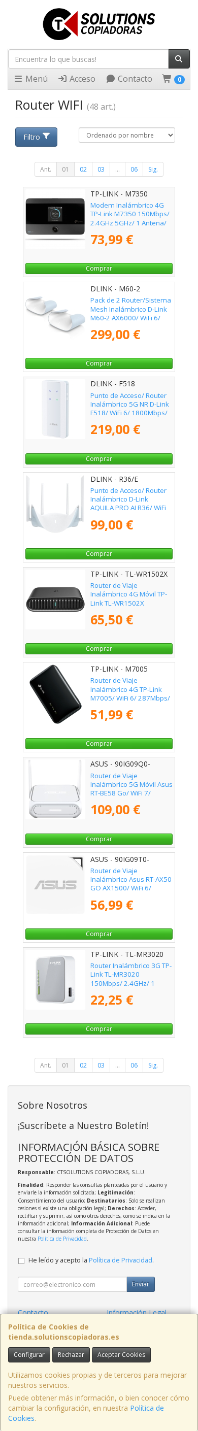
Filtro (31, 137)
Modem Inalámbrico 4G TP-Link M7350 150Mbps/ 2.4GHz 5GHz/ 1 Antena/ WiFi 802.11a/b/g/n (130, 218)
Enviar (140, 1284)
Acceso (81, 78)
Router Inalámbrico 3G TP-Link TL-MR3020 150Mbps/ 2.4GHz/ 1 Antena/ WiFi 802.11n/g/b (131, 978)
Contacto (134, 78)
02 (83, 169)
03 (101, 169)
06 (134, 169)
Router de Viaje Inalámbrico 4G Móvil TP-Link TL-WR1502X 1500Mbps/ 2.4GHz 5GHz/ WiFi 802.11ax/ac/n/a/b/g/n (131, 607)
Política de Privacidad (62, 1238)
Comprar (99, 268)
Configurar (29, 1354)
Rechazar (71, 1354)
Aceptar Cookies (121, 1354)
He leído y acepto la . (91, 1260)
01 (65, 169)
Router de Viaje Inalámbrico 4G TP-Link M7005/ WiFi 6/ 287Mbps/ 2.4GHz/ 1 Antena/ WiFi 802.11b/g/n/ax (130, 698)
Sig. (153, 169)
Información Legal (137, 1312)
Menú (35, 78)
